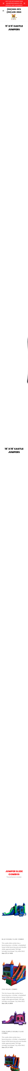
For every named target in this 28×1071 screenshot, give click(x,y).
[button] (3, 10)
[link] (14, 17)
